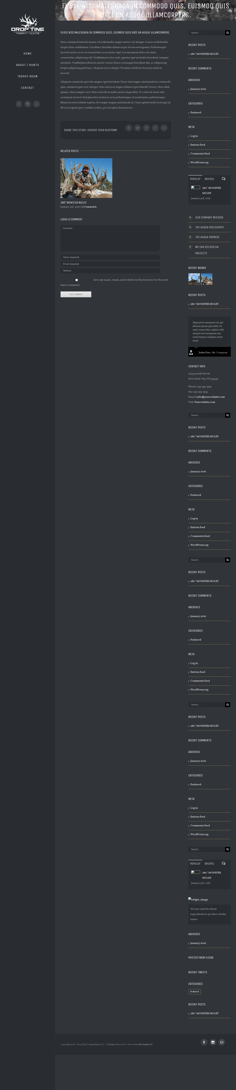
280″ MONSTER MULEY (73, 202)
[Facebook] (204, 1042)
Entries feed (197, 145)
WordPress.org (199, 162)
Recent (209, 179)
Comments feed (200, 154)
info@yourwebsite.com (210, 397)
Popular (195, 179)
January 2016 (198, 89)
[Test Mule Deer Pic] (194, 279)
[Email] (221, 1042)
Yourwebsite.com (205, 402)
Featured (195, 112)
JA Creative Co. (146, 1044)
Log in (194, 136)
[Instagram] (212, 1042)
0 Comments (89, 207)
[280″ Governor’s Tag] (207, 279)
